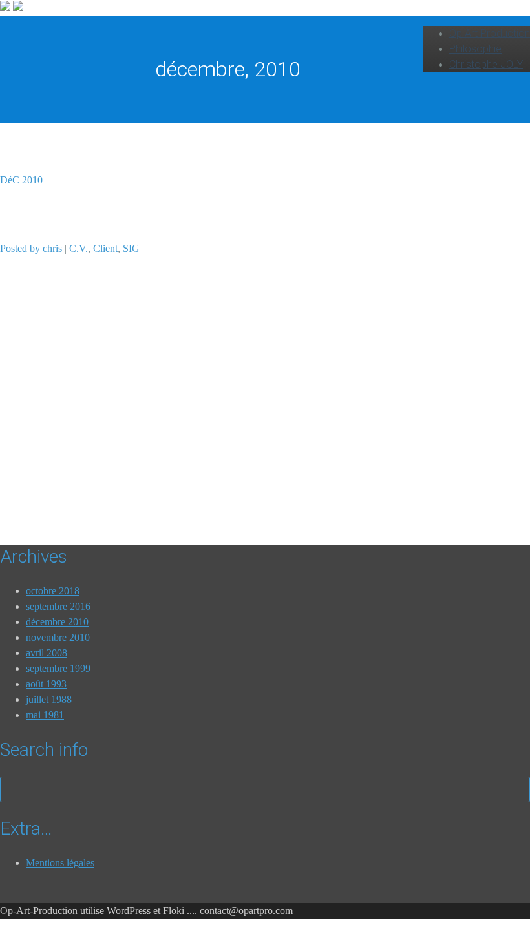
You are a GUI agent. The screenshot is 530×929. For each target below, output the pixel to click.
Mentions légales (60, 862)
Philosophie (475, 49)
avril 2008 (46, 652)
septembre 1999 (58, 668)
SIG (131, 248)
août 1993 (46, 683)
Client (105, 248)
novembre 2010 (58, 637)
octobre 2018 (53, 590)
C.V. (78, 248)
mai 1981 (45, 714)
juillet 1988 (49, 699)
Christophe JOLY (486, 64)
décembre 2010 (57, 621)
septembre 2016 (58, 606)
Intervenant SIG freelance (98, 214)
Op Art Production (489, 33)
